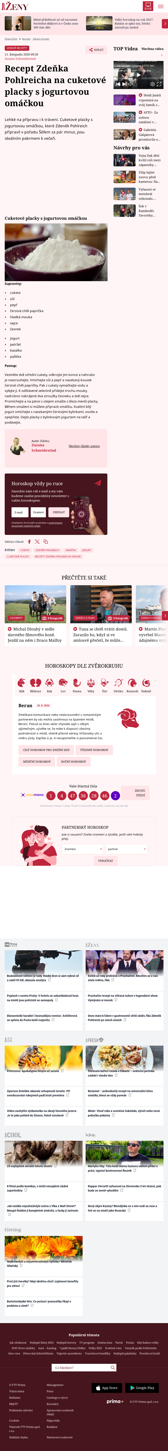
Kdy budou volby (148, 1342)
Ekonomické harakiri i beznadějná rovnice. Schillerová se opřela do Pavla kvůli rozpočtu (42, 1018)
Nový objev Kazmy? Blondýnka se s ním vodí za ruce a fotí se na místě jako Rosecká (122, 1208)
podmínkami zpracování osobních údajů (36, 524)
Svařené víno (113, 1348)
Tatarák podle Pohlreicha (141, 1348)
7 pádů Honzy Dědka (72, 1348)
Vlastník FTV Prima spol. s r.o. (24, 1429)
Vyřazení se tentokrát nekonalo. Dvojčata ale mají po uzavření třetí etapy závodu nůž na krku (149, 194)
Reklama (14, 1397)
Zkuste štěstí (140, 793)
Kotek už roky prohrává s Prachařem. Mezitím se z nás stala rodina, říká (123, 978)
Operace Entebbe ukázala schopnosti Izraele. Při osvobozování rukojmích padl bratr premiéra (38, 1093)
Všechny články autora (84, 446)
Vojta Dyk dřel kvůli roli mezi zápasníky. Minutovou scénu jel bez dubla (150, 160)
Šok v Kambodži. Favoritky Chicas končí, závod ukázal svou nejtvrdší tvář (149, 211)
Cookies (14, 1420)
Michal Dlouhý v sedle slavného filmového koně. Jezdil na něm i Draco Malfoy (35, 634)
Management (55, 1385)
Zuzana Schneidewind (20, 59)
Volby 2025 (95, 1348)
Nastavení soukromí (60, 1437)
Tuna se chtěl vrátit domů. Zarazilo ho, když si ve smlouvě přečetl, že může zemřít (100, 637)
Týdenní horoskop (94, 750)
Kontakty (53, 1404)
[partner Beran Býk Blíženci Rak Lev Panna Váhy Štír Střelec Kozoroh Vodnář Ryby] (127, 849)
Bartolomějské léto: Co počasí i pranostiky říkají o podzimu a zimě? (39, 1303)
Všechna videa (152, 49)
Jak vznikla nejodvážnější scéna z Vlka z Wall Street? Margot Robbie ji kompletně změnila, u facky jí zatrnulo (42, 1208)
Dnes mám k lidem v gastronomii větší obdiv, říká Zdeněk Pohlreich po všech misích (124, 1018)
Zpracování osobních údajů (60, 1412)
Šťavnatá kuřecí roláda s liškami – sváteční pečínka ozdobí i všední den (121, 1073)
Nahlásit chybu (18, 1437)
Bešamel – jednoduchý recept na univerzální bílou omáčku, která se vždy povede (120, 1093)
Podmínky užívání (21, 1410)
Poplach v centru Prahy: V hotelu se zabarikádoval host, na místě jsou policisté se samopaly (43, 998)
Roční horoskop (73, 761)
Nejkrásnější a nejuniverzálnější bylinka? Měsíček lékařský (39, 1263)
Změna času (105, 1342)
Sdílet (96, 51)
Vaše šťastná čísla (83, 786)
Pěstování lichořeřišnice (38, 1353)
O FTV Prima (17, 1385)
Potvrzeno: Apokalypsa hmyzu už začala (33, 1071)
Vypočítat (105, 861)
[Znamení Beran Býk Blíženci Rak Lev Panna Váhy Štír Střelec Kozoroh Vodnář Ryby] (38, 512)
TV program (86, 1342)
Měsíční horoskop (37, 761)
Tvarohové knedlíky (97, 1353)
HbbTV (13, 1404)
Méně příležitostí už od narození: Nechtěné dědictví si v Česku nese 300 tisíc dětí (55, 23)
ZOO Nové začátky (23, 1348)
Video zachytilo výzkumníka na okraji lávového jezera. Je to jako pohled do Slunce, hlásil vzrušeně (42, 1113)
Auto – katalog (47, 1348)
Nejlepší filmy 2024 (41, 1342)
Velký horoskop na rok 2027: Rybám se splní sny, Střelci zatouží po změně (134, 23)
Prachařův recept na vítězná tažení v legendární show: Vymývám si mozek (123, 998)
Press (50, 1391)
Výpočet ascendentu (69, 1353)
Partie (119, 1342)
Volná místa (16, 1391)
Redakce (52, 1427)
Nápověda (53, 1420)
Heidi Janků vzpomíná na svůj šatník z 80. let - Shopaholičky (150, 104)
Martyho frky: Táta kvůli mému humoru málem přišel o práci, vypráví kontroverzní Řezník (123, 1168)
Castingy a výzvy (57, 1397)
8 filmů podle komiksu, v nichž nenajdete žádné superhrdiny (37, 1188)
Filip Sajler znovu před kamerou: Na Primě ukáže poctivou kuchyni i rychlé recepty (149, 177)
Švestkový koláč (150, 1353)
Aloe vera (14, 1353)
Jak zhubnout (18, 1342)
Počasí (130, 1342)
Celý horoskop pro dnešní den (46, 750)
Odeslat (59, 512)
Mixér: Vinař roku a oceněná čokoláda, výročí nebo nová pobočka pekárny (124, 1113)
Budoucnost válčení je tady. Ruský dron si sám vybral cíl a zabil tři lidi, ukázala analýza (43, 978)
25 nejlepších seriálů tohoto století (30, 1166)
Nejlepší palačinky (125, 1353)
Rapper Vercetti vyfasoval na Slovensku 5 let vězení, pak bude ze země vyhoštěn (124, 1188)
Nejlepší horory (66, 1342)
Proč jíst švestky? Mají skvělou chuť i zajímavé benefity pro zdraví (42, 1283)
